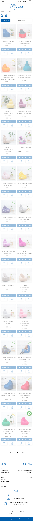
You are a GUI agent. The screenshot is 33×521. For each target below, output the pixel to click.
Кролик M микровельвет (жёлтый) (8, 113)
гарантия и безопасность (25, 470)
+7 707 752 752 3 (22, 1)
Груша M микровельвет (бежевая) (24, 287)
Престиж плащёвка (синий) (8, 42)
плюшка (3, 484)
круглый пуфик (5, 481)
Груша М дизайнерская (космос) (8, 218)
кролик (3, 477)
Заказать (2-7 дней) (8, 49)
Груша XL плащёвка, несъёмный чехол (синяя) (24, 359)
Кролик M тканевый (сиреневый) (8, 252)
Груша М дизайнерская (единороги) (8, 184)
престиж (3, 479)
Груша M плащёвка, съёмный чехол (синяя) (8, 394)
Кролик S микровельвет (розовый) (24, 323)
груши (2, 468)
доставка (29, 472)
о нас (30, 468)
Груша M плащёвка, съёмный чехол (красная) (25, 395)
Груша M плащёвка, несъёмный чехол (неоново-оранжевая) (8, 77)
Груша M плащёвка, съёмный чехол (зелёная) (8, 431)
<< (10, 452)
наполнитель (4, 475)
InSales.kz (22, 512)
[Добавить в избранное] (4, 53)
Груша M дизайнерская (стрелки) (8, 358)
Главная (3, 11)
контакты (29, 477)
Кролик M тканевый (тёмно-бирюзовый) (24, 76)
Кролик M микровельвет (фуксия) (24, 252)
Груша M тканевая (25, 147)
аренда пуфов (5, 472)
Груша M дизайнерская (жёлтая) (24, 184)
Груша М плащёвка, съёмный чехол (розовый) (25, 431)
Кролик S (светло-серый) (8, 322)
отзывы (30, 475)
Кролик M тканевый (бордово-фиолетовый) (24, 112)
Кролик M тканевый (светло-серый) (24, 218)
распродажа (4, 470)
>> (22, 452)
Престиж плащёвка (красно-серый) (25, 42)
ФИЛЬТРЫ (5, 20)
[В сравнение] (12, 53)
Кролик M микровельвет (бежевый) (8, 149)
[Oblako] (16, 7)
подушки (3, 486)
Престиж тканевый (8, 285)
